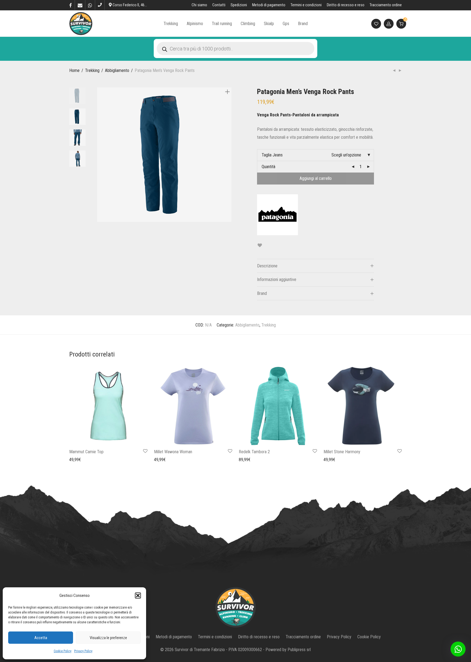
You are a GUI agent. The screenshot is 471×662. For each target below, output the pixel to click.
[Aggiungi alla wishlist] (259, 245)
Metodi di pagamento (268, 5)
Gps (286, 23)
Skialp (269, 23)
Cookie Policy (62, 651)
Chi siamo (199, 5)
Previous (100, 154)
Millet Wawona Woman (173, 451)
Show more (76, 459)
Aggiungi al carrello (316, 178)
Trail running (222, 23)
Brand (303, 23)
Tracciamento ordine (386, 5)
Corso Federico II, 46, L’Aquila (135, 5)
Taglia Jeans (272, 155)
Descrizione (267, 265)
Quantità (268, 166)
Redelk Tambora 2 (254, 451)
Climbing (248, 23)
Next (228, 154)
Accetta (40, 637)
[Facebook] (70, 5)
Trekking (171, 23)
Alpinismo (195, 23)
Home (74, 70)
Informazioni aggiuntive (276, 279)
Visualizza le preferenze (108, 637)
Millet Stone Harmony (342, 451)
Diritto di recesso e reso (345, 5)
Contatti (218, 5)
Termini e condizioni (306, 5)
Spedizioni (239, 5)
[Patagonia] (277, 214)
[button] (138, 595)
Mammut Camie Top (86, 451)
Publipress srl (299, 649)
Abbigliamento (117, 70)
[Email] (80, 5)
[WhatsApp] (90, 5)
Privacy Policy (83, 651)
